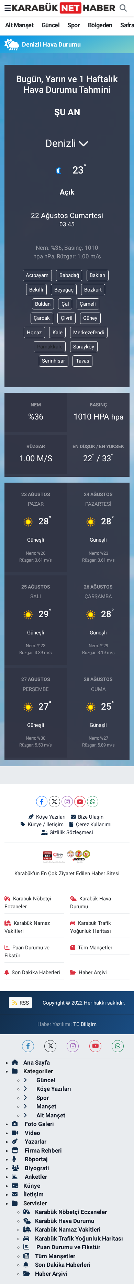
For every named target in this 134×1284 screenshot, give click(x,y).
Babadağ (69, 275)
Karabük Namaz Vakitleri (27, 927)
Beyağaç (64, 290)
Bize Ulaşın (90, 817)
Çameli (88, 304)
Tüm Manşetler (95, 948)
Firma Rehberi (42, 1150)
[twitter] (50, 1046)
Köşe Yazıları (50, 817)
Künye (31, 1185)
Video (31, 1132)
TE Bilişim (85, 1024)
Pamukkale (50, 347)
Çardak (42, 318)
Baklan (97, 275)
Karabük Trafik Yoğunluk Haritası (90, 927)
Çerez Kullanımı (94, 824)
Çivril (66, 318)
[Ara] (123, 8)
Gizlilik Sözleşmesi (71, 832)
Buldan (43, 304)
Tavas (82, 361)
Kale (58, 332)
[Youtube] (80, 801)
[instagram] (73, 1046)
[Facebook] (41, 801)
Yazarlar (34, 1141)
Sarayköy (83, 347)
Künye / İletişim (45, 824)
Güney (90, 318)
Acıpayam (37, 275)
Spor (73, 25)
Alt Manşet (19, 25)
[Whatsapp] (92, 801)
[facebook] (28, 1046)
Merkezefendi (88, 332)
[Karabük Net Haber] (63, 7)
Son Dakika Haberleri (36, 972)
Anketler (35, 1176)
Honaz (34, 332)
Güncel (50, 25)
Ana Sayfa (36, 1062)
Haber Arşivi (93, 972)
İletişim (33, 1194)
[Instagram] (67, 801)
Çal (65, 304)
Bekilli (36, 290)
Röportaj (35, 1159)
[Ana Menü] (7, 7)
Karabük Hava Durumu (90, 902)
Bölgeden (100, 25)
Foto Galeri (38, 1123)
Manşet (45, 1106)
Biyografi (36, 1168)
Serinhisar (53, 361)
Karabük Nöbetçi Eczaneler (28, 902)
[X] (54, 801)
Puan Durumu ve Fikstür (27, 951)
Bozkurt (93, 290)
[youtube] (95, 1046)
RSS (23, 1003)
